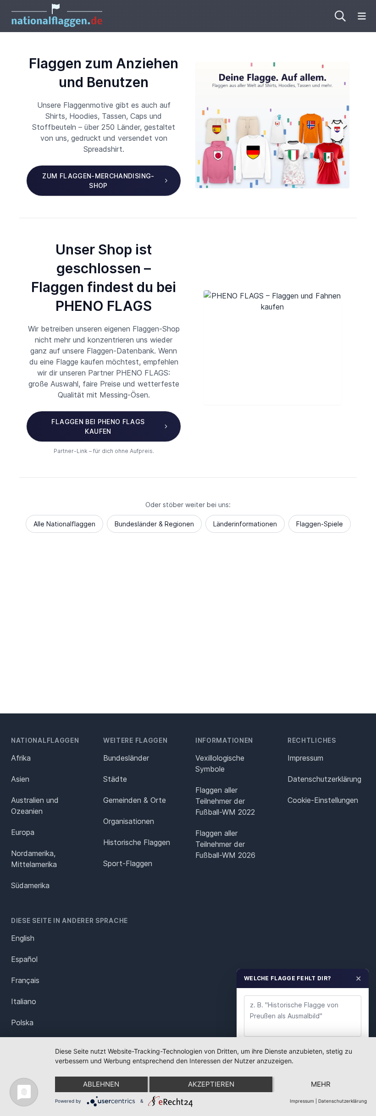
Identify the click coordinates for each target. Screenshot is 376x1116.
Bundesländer (126, 757)
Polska (22, 1022)
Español (24, 959)
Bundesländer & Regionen (154, 524)
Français (25, 980)
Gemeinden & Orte (134, 800)
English (22, 938)
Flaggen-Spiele (319, 524)
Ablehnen (101, 1084)
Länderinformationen (245, 524)
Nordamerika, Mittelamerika (34, 859)
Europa (22, 832)
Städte (115, 779)
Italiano (23, 1001)
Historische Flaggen (136, 842)
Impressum (305, 757)
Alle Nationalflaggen (64, 524)
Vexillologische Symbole (219, 763)
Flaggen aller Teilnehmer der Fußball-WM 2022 (225, 801)
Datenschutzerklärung (342, 1101)
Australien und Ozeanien (35, 806)
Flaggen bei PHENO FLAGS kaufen (97, 426)
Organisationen (128, 821)
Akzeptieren (211, 1084)
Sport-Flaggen (127, 863)
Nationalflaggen (45, 740)
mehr (321, 1084)
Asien (20, 779)
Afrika (21, 757)
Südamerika (30, 885)
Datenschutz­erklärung (324, 779)
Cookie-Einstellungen (323, 800)
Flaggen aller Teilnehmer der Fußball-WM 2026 (225, 844)
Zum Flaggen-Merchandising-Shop (98, 180)
